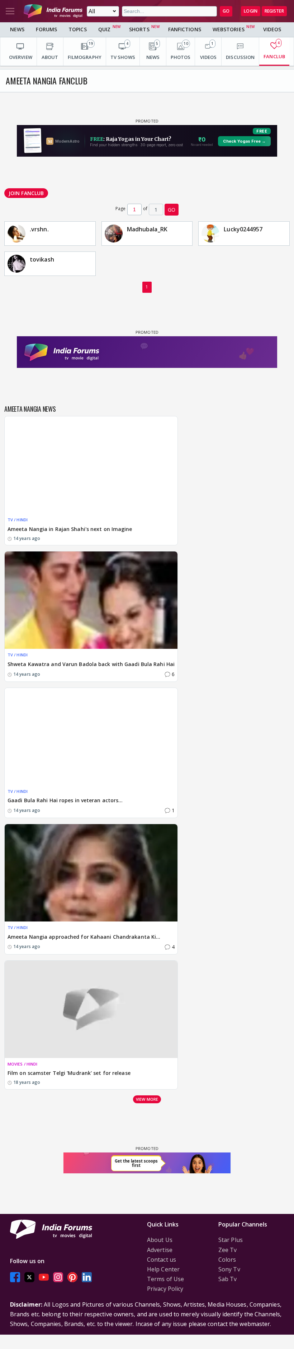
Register (274, 11)
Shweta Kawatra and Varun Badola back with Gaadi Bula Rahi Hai (91, 664)
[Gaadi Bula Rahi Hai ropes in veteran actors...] (91, 736)
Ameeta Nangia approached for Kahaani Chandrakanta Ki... (84, 936)
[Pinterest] (72, 1277)
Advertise (159, 1250)
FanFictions (184, 29)
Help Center (163, 1269)
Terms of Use (165, 1279)
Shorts (139, 29)
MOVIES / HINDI (22, 1064)
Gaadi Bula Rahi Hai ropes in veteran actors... (65, 800)
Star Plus (230, 1240)
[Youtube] (44, 1277)
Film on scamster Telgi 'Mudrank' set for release (69, 1073)
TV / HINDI (18, 519)
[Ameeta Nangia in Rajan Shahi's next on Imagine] (91, 465)
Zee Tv (227, 1250)
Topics (77, 29)
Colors (227, 1259)
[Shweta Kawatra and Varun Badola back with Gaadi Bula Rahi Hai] (91, 600)
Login (250, 11)
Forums (46, 29)
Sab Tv (227, 1279)
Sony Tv (229, 1269)
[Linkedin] (87, 1277)
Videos (272, 29)
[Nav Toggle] (10, 11)
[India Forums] (53, 11)
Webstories (229, 29)
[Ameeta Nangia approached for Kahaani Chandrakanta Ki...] (91, 872)
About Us (159, 1240)
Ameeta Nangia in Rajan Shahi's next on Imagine (70, 529)
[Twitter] (29, 1277)
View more (147, 1099)
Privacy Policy (165, 1289)
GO (226, 11)
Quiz (104, 29)
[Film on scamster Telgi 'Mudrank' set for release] (91, 1009)
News (17, 29)
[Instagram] (58, 1277)
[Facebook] (15, 1277)
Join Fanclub (26, 193)
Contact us (161, 1259)
